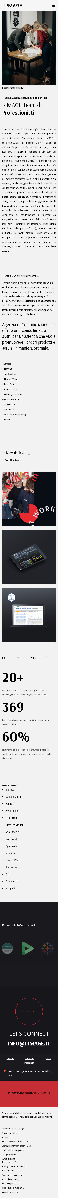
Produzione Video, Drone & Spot (16, 1141)
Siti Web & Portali (9, 1133)
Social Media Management (13, 1150)
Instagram (29, 1062)
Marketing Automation (11, 1179)
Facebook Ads (8, 1170)
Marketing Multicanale (11, 1183)
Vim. (33, 657)
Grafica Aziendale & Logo (13, 1128)
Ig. (18, 657)
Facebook (29, 1058)
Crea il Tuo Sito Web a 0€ (13, 1187)
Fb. (3, 657)
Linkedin (10, 1058)
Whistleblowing (8, 1158)
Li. (47, 657)
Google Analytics (9, 1154)
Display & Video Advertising (13, 1166)
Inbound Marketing (10, 1192)
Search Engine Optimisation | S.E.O (17, 1145)
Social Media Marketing (12, 1175)
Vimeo (48, 1058)
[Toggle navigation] (46, 5)
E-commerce (7, 1137)
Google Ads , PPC (9, 1162)
